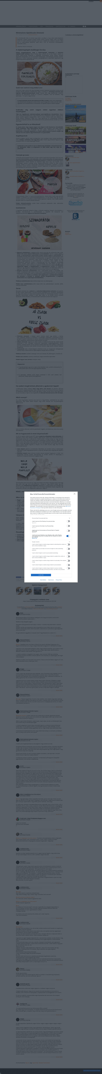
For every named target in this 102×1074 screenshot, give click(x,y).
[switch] (68, 521)
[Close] (75, 494)
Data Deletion (43, 579)
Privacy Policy (59, 579)
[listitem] (51, 518)
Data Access (51, 579)
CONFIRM (41, 575)
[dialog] (51, 537)
